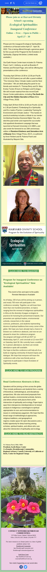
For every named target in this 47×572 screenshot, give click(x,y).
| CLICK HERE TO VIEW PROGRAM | (23, 370)
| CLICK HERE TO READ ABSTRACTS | (23, 434)
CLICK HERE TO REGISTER (23, 271)
